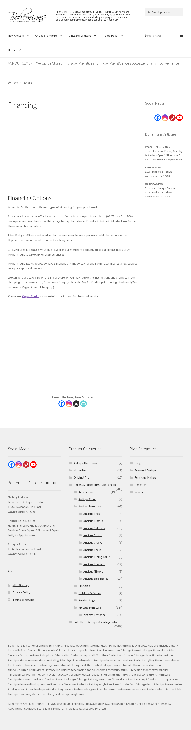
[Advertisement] (72, 150)
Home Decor (110, 35)
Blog (138, 463)
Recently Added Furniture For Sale (95, 485)
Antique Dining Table (96, 557)
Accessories (86, 492)
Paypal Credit (30, 296)
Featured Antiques (146, 470)
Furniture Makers (145, 477)
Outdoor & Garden (90, 593)
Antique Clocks (92, 542)
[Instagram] (69, 403)
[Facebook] (61, 403)
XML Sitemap (21, 585)
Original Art (81, 477)
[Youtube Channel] (179, 117)
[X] (76, 403)
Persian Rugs (87, 600)
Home (12, 50)
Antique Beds (91, 514)
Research (140, 485)
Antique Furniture (46, 35)
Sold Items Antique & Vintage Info (95, 622)
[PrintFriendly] (83, 403)
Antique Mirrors (93, 571)
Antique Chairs (92, 535)
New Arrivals (16, 35)
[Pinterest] (172, 117)
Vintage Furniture (80, 35)
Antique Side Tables (95, 578)
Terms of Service (23, 600)
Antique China (87, 499)
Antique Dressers (94, 564)
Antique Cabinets (94, 528)
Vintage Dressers (94, 615)
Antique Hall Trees (85, 463)
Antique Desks (92, 550)
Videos (139, 492)
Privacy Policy (21, 592)
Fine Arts (84, 586)
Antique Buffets (93, 521)
